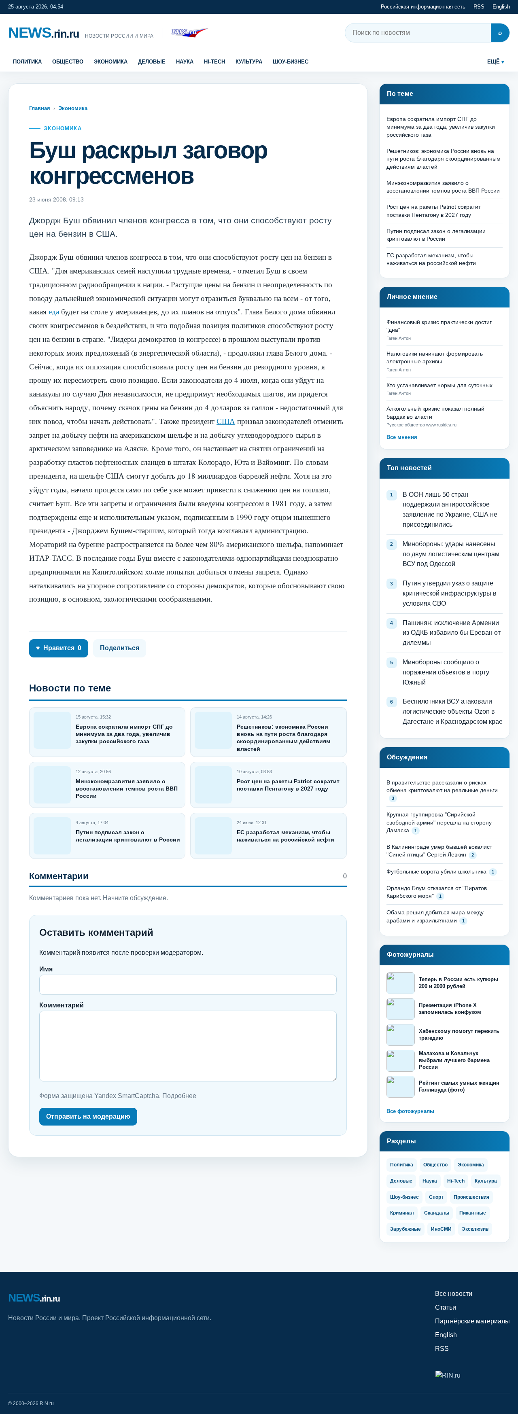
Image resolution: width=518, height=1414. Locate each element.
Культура (249, 62)
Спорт (436, 1197)
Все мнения (401, 437)
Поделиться (119, 647)
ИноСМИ (441, 1229)
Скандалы (436, 1213)
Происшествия (471, 1197)
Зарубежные (405, 1229)
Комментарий (61, 1005)
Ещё (493, 62)
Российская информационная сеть (423, 7)
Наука (184, 62)
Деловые (152, 62)
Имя (46, 969)
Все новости (453, 1293)
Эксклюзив (475, 1229)
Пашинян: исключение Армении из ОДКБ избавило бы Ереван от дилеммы (452, 633)
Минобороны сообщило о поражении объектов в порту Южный (446, 672)
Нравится (58, 647)
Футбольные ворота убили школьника (436, 871)
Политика (27, 62)
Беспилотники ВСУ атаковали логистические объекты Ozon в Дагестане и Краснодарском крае (453, 711)
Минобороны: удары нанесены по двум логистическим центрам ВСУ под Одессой (451, 554)
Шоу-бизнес (290, 62)
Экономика (110, 62)
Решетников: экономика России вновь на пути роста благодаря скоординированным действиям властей (443, 159)
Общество (67, 62)
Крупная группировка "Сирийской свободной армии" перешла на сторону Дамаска (439, 822)
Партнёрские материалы (472, 1321)
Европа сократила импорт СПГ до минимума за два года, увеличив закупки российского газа (124, 733)
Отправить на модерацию (88, 1116)
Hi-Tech (214, 62)
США (226, 421)
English (501, 7)
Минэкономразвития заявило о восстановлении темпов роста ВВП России (127, 788)
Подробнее (179, 1095)
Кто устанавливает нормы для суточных (439, 385)
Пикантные (472, 1213)
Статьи (445, 1307)
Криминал (402, 1213)
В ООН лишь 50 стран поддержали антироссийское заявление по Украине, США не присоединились (450, 509)
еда (54, 311)
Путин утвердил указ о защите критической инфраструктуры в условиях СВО (450, 593)
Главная (39, 108)
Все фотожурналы (410, 1111)
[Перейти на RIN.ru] (185, 33)
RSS (478, 7)
